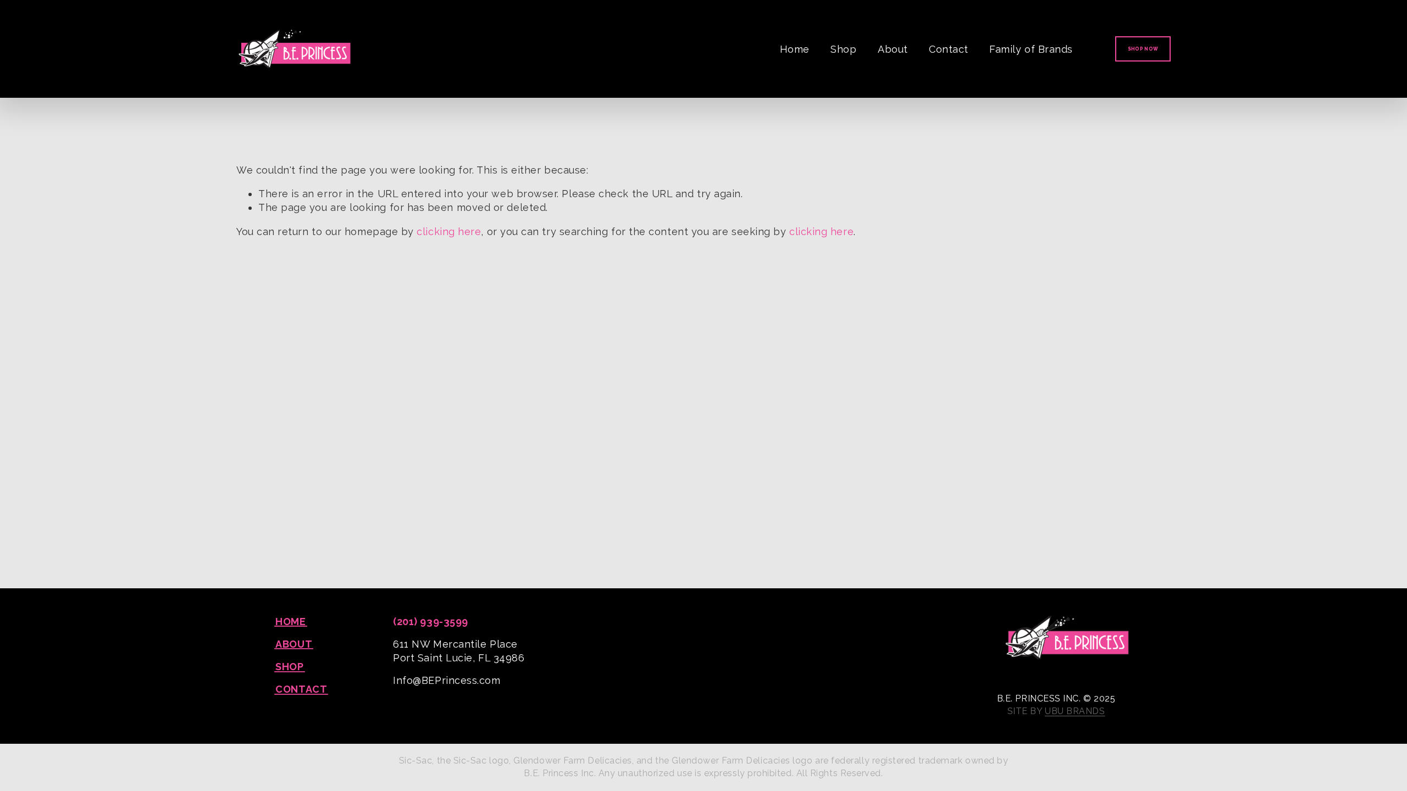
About (893, 49)
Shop (843, 49)
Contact (948, 49)
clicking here (449, 231)
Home (795, 49)
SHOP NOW (1143, 49)
